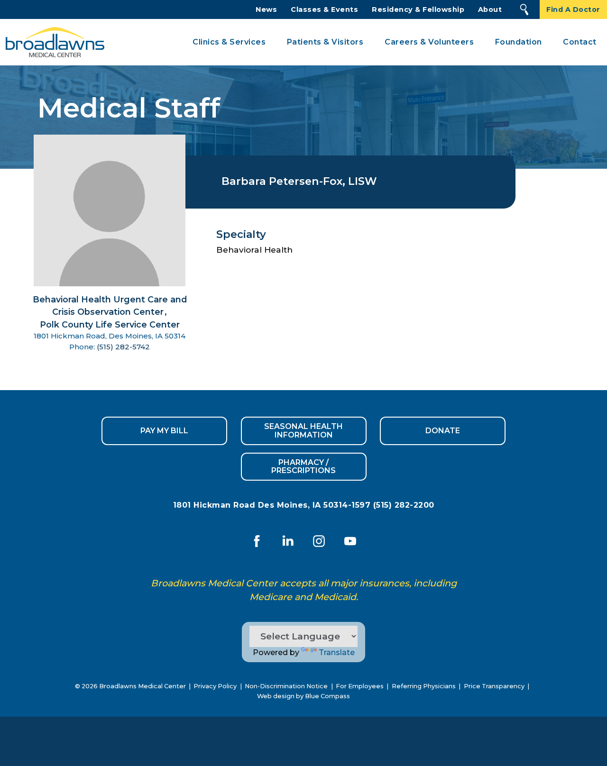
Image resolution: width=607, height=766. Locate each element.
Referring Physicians (424, 686)
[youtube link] (350, 541)
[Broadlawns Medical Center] (52, 42)
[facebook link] (257, 541)
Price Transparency (494, 686)
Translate (337, 652)
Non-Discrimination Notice (286, 686)
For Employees (360, 686)
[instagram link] (319, 541)
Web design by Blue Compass (303, 696)
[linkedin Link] (288, 541)
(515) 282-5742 (123, 346)
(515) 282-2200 (403, 505)
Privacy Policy (215, 686)
